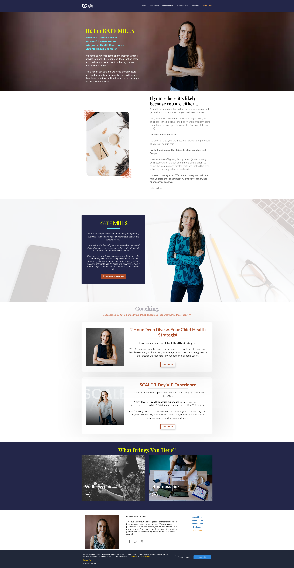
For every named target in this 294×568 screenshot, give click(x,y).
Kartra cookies (145, 556)
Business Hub (182, 6)
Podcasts (195, 6)
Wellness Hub (167, 6)
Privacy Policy (88, 560)
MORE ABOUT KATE (115, 276)
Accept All (202, 557)
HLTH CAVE (207, 6)
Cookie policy (133, 556)
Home (144, 6)
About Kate (154, 6)
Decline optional (183, 557)
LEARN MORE (168, 364)
